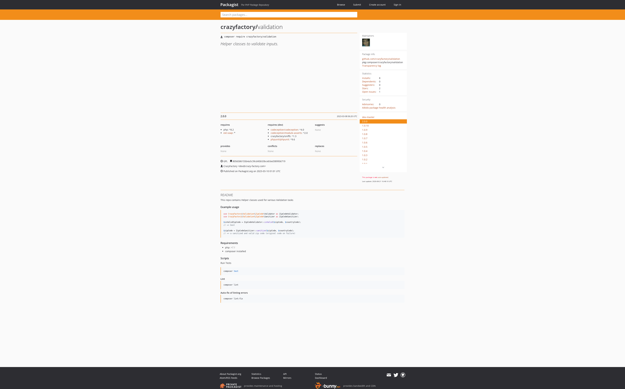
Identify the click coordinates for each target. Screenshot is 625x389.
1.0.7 (364, 138)
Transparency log (371, 65)
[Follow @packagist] (396, 375)
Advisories (367, 104)
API (285, 373)
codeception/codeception (284, 129)
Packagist (229, 4)
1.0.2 (364, 159)
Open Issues (369, 91)
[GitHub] (403, 375)
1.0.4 (364, 151)
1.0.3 (364, 155)
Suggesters (368, 84)
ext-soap (228, 132)
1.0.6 (364, 142)
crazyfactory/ (239, 27)
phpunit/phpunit (280, 139)
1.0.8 (364, 134)
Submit (357, 4)
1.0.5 (364, 146)
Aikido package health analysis (379, 107)
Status (318, 373)
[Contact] (388, 375)
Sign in (397, 4)
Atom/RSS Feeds (228, 377)
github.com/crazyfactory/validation (381, 58)
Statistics (256, 373)
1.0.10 (365, 125)
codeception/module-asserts (286, 132)
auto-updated (383, 177)
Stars (365, 88)
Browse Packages (260, 377)
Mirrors (287, 377)
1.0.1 (364, 163)
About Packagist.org (230, 373)
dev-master (368, 117)
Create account (377, 4)
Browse (341, 4)
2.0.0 (364, 121)
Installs (366, 78)
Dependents (368, 81)
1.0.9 (364, 129)
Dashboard (321, 377)
